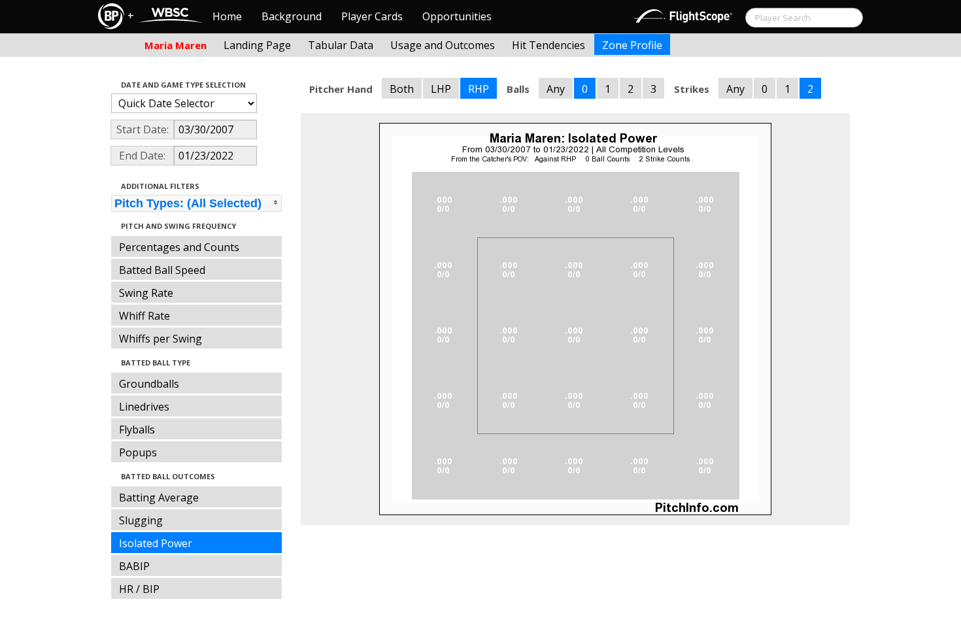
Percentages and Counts (179, 247)
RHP (478, 89)
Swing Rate (146, 293)
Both (402, 89)
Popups (138, 452)
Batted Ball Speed (162, 270)
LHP (441, 89)
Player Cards (372, 16)
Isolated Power (155, 543)
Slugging (141, 520)
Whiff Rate (144, 316)
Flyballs (137, 429)
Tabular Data (340, 45)
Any (556, 89)
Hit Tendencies (548, 45)
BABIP (134, 566)
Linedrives (144, 406)
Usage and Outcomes (442, 45)
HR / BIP (139, 589)
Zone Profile (632, 45)
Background (291, 16)
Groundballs (149, 384)
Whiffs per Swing (160, 338)
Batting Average (159, 497)
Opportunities (457, 16)
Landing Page (257, 45)
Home (227, 16)
